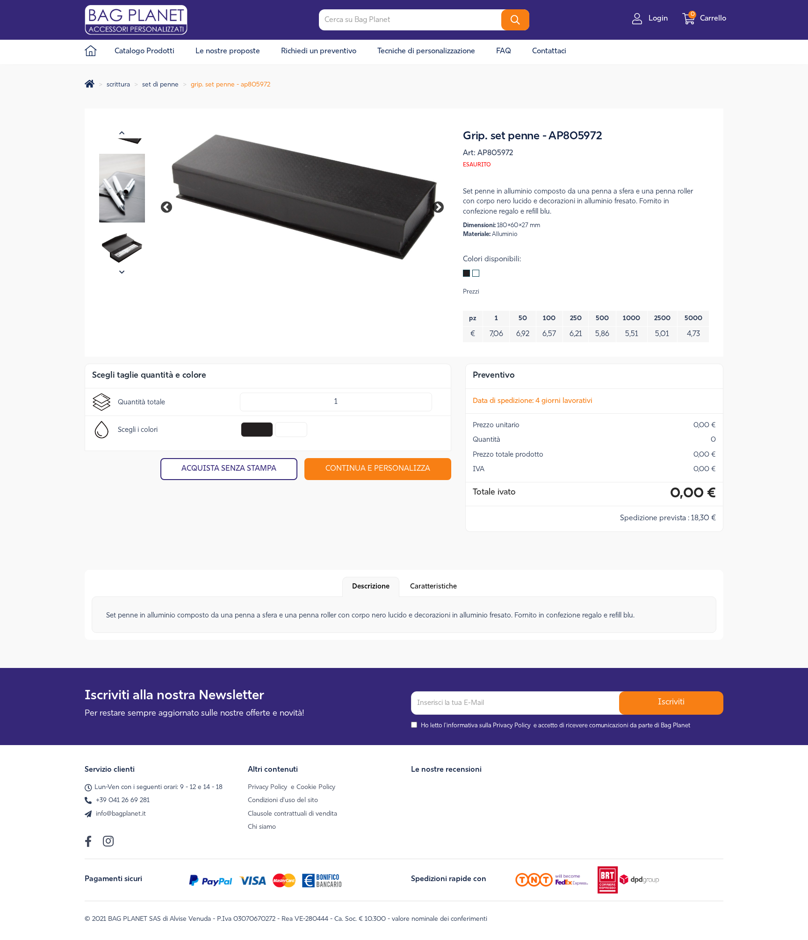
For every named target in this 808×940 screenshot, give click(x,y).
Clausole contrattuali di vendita (292, 814)
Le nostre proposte (227, 51)
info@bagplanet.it (121, 814)
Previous (171, 205)
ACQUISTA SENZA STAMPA (228, 469)
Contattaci (549, 51)
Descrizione (371, 586)
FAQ (503, 51)
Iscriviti (671, 702)
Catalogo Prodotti (144, 51)
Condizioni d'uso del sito (283, 800)
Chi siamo (262, 827)
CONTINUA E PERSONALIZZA (377, 469)
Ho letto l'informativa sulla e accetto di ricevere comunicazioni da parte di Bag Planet (555, 726)
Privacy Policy (512, 726)
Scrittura (118, 84)
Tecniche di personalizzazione (426, 51)
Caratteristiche (433, 586)
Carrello (709, 18)
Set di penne (160, 84)
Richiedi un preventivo (318, 51)
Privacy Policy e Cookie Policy (291, 787)
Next (431, 205)
